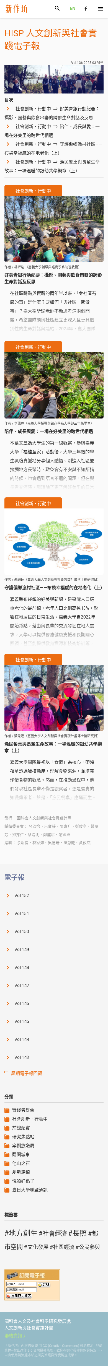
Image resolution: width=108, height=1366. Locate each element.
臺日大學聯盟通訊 (30, 1190)
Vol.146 (21, 1003)
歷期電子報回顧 (26, 1073)
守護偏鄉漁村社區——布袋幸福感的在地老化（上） (53, 149)
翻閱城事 (21, 1154)
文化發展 (37, 1247)
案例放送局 (23, 1145)
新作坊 (21, 9)
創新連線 (21, 1172)
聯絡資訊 (13, 1335)
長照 (80, 1233)
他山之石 (21, 1163)
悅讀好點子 (23, 1181)
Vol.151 (21, 913)
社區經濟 (63, 1247)
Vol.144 (21, 1039)
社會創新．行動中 (30, 1119)
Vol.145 (21, 1021)
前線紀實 (21, 1128)
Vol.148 (21, 967)
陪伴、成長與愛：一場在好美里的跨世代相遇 (52, 131)
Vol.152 (21, 895)
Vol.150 (21, 931)
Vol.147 (21, 985)
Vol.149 (21, 949)
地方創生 (23, 1233)
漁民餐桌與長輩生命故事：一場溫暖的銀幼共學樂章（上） (52, 166)
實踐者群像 (23, 1110)
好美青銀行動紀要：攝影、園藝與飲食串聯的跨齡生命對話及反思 (52, 113)
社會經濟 (55, 1233)
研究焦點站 (23, 1136)
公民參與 (89, 1247)
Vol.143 (21, 1057)
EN (72, 8)
